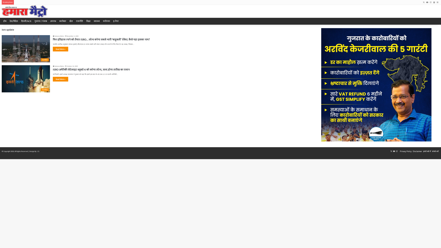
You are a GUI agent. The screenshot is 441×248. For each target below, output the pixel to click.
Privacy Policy (406, 151)
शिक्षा (88, 21)
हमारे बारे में (427, 151)
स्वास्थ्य (97, 21)
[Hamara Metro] (25, 11)
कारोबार (62, 21)
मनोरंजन (106, 21)
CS (38, 151)
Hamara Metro (59, 36)
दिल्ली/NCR (26, 21)
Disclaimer (417, 151)
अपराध (53, 21)
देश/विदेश (14, 21)
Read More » (60, 49)
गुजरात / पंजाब (40, 21)
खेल (71, 21)
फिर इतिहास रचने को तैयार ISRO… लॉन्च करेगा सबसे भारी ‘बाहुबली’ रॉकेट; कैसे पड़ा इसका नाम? (101, 39)
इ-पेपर (116, 21)
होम (4, 21)
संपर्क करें (435, 151)
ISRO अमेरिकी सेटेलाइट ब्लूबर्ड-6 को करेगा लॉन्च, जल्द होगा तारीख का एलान (91, 69)
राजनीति (79, 21)
